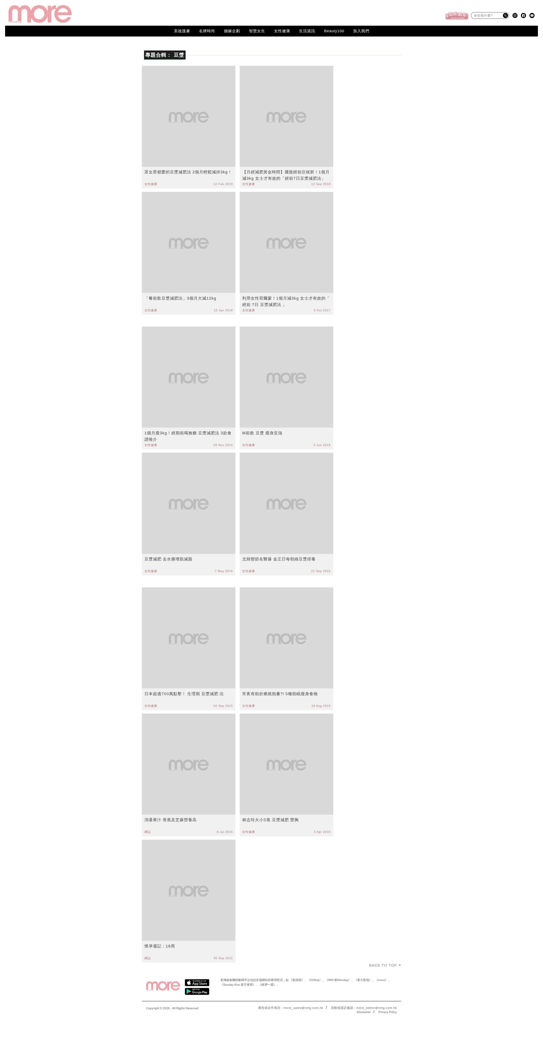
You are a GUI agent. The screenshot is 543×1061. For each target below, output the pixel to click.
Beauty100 (334, 31)
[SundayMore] (40, 14)
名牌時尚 (207, 31)
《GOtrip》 (314, 980)
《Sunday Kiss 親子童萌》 (238, 984)
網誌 (147, 832)
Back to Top (383, 965)
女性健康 (282, 31)
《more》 (381, 980)
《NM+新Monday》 (338, 980)
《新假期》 (297, 980)
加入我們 (361, 31)
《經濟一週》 (267, 984)
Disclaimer (364, 1012)
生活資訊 (307, 31)
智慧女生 (257, 31)
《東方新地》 (363, 980)
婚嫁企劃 (232, 31)
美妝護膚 (182, 31)
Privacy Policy (387, 1012)
